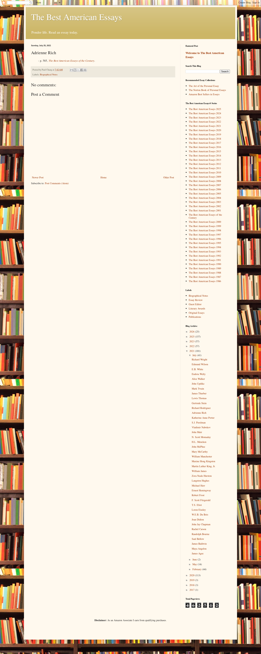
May (195, 564)
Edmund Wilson (200, 364)
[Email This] (71, 70)
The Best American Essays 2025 (205, 109)
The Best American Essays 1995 (205, 243)
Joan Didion (198, 519)
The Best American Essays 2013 (205, 159)
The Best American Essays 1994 (205, 247)
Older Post (168, 177)
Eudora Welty (199, 374)
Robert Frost (198, 495)
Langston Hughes (200, 480)
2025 (192, 336)
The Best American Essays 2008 (205, 181)
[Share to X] (78, 70)
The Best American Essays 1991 (205, 260)
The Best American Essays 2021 (205, 126)
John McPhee (198, 446)
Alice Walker (198, 378)
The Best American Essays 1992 (205, 255)
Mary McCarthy (200, 451)
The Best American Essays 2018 (205, 138)
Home (103, 177)
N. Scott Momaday (201, 437)
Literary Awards (197, 308)
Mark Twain (198, 388)
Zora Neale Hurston (202, 475)
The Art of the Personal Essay (204, 86)
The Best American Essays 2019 (205, 134)
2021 (192, 351)
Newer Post (38, 177)
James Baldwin (199, 543)
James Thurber (199, 393)
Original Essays (196, 312)
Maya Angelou (199, 548)
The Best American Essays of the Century (205, 216)
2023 (192, 341)
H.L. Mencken (199, 442)
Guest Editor (195, 304)
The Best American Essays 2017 (205, 142)
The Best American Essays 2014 (205, 155)
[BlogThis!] (75, 70)
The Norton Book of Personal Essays (207, 90)
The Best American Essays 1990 (205, 264)
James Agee (197, 553)
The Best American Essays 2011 (205, 168)
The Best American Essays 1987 (205, 277)
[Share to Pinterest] (85, 70)
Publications (195, 316)
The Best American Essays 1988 (205, 272)
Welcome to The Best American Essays (205, 55)
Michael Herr (198, 485)
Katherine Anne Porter (203, 417)
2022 (192, 346)
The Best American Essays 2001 (205, 210)
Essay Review (196, 300)
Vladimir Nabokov (201, 427)
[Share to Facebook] (81, 70)
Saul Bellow (198, 539)
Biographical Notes (49, 74)
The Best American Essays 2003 (205, 202)
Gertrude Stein (199, 403)
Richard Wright (199, 359)
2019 (192, 580)
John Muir (197, 432)
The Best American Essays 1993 (205, 251)
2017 (192, 589)
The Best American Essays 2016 (205, 147)
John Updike (198, 383)
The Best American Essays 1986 (205, 281)
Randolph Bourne (200, 534)
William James (199, 471)
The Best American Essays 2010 (205, 172)
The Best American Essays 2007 (205, 185)
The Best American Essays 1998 (205, 230)
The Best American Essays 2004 (205, 197)
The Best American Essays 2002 (205, 206)
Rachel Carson (199, 529)
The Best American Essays (76, 16)
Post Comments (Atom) (57, 183)
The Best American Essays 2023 (205, 117)
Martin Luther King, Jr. (203, 466)
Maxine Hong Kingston (203, 461)
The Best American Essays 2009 (205, 176)
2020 (192, 575)
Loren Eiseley (199, 509)
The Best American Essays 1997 (205, 234)
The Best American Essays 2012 (205, 164)
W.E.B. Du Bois (200, 514)
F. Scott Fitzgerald (201, 500)
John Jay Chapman (201, 524)
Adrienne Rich (199, 412)
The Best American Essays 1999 (205, 226)
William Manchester (202, 456)
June (195, 559)
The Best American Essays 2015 (205, 151)
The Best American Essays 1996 (205, 238)
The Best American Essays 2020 (205, 130)
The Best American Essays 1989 (205, 268)
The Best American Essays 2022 (205, 121)
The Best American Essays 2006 (205, 189)
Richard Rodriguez (201, 408)
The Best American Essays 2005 (205, 193)
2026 (192, 331)
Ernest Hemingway (201, 490)
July (194, 355)
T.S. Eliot (197, 505)
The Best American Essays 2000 (205, 221)
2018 (192, 585)
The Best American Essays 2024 (205, 113)
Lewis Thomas (199, 398)
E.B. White (197, 369)
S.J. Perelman (199, 422)
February (197, 569)
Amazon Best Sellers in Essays (204, 94)
